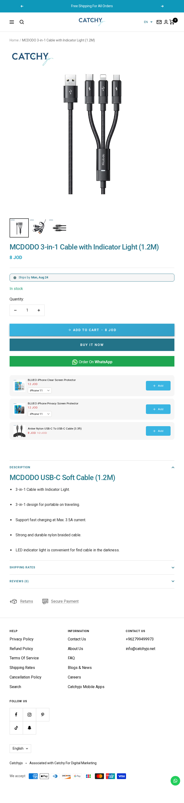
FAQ (71, 658)
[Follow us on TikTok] (16, 727)
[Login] (166, 22)
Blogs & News (80, 667)
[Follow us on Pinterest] (42, 714)
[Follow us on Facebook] (16, 714)
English (18, 748)
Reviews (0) (19, 581)
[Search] (22, 22)
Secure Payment (65, 601)
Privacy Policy (22, 639)
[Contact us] (175, 781)
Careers (74, 677)
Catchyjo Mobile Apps (86, 686)
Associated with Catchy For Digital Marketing (63, 763)
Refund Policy (21, 648)
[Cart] (171, 22)
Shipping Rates (22, 567)
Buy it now (92, 345)
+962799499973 (140, 639)
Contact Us (77, 639)
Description (20, 467)
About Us (75, 648)
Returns (26, 601)
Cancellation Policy (25, 677)
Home (14, 40)
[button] (148, 22)
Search (15, 686)
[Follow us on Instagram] (29, 714)
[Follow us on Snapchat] (29, 727)
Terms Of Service (24, 658)
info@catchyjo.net (140, 648)
